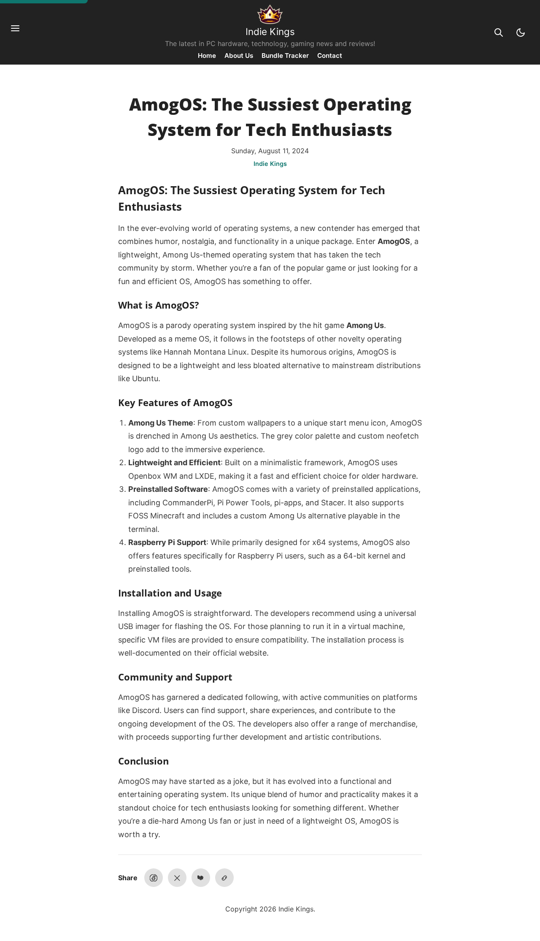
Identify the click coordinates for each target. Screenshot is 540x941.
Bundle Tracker (285, 56)
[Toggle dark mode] (520, 32)
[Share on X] (177, 877)
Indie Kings (270, 31)
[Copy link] (224, 877)
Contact (329, 56)
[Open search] (498, 32)
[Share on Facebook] (153, 877)
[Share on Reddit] (201, 877)
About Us (238, 56)
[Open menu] (19, 32)
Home (207, 56)
